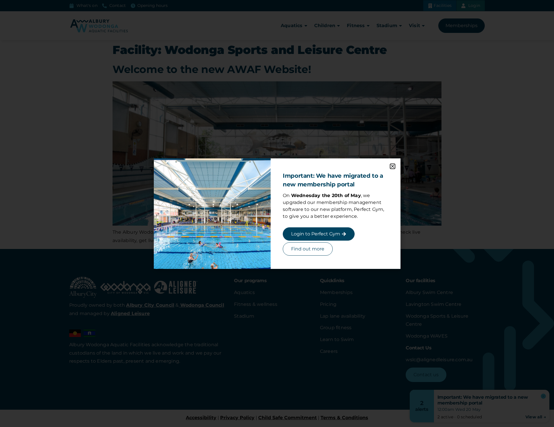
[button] (392, 166)
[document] (277, 213)
